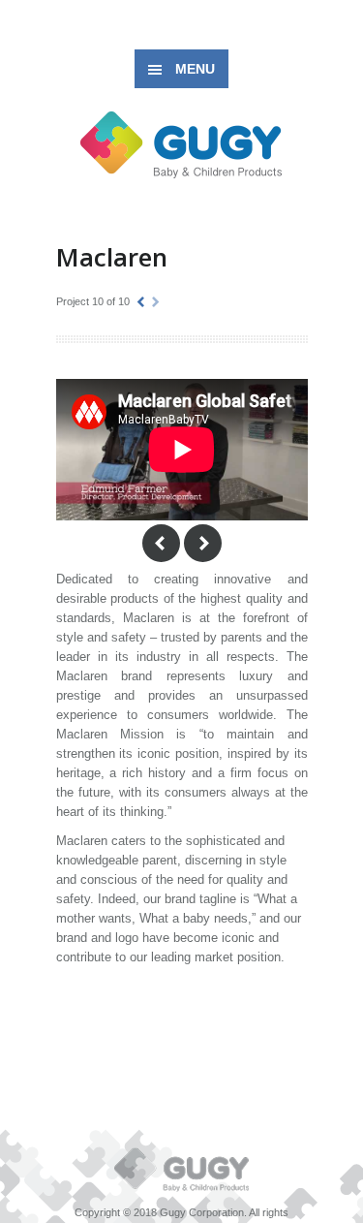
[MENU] (332, 29)
